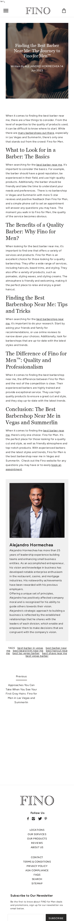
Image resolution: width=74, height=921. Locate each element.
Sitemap (37, 883)
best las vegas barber (26, 653)
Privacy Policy (37, 866)
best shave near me (54, 653)
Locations (37, 829)
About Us (37, 847)
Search (37, 879)
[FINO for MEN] (38, 10)
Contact (37, 857)
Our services (37, 834)
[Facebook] (28, 818)
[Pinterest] (46, 818)
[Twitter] (40, 818)
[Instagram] (33, 818)
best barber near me (49, 164)
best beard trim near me (28, 650)
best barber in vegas (30, 648)
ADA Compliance (37, 870)
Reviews (37, 843)
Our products (37, 838)
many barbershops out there (36, 133)
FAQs (37, 874)
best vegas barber (37, 656)
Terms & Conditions (37, 861)
